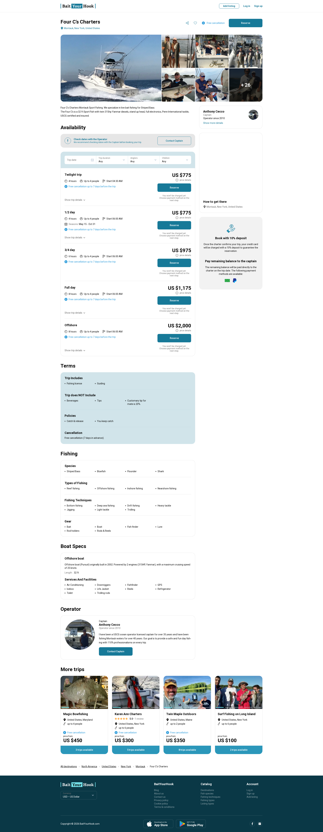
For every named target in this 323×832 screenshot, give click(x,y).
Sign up (258, 6)
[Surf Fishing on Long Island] (238, 715)
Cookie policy (161, 803)
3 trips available (84, 750)
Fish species (207, 793)
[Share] (187, 23)
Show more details (213, 123)
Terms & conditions (164, 807)
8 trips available (187, 750)
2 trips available (238, 750)
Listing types (207, 803)
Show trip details (73, 200)
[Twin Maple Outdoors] (187, 715)
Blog (156, 790)
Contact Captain (174, 140)
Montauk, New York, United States (82, 28)
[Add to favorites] (195, 23)
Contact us (160, 797)
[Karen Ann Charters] (135, 715)
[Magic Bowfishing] (84, 715)
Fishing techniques (210, 797)
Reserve (245, 23)
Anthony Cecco (109, 624)
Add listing (229, 6)
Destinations (207, 790)
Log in (246, 6)
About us (159, 793)
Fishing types (207, 800)
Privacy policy (161, 800)
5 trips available (136, 750)
